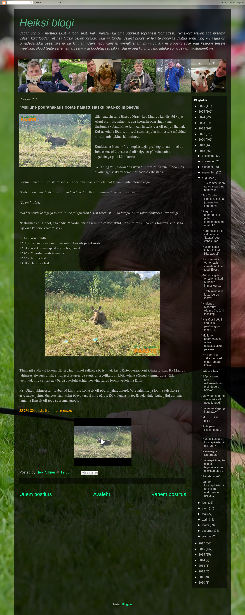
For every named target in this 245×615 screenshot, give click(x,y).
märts (206, 525)
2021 (202, 134)
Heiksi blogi (46, 23)
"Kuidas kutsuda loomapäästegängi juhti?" (212, 442)
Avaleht (101, 494)
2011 (202, 577)
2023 (202, 122)
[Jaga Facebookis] (93, 473)
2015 (202, 554)
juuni (205, 508)
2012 (202, 571)
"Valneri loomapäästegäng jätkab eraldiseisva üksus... (212, 488)
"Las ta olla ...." (210, 370)
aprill (205, 519)
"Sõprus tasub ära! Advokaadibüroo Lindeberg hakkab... (212, 383)
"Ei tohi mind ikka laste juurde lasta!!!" (212, 295)
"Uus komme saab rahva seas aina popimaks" (213, 186)
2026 (202, 106)
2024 (202, 117)
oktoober (208, 166)
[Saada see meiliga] (83, 473)
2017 (202, 543)
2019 (202, 145)
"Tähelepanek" (210, 476)
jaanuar (207, 536)
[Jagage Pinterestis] (96, 473)
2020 (202, 139)
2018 (202, 150)
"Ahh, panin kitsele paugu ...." (211, 430)
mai (204, 514)
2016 (202, 549)
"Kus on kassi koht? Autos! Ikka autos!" (210, 250)
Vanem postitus (168, 494)
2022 (202, 128)
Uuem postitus (35, 494)
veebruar (208, 530)
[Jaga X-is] (89, 473)
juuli (205, 502)
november (208, 161)
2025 (202, 111)
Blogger (127, 604)
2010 (202, 582)
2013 (202, 565)
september (209, 172)
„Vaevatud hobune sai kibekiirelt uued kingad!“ (213, 399)
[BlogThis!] (86, 473)
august (206, 178)
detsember (209, 155)
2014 (202, 560)
